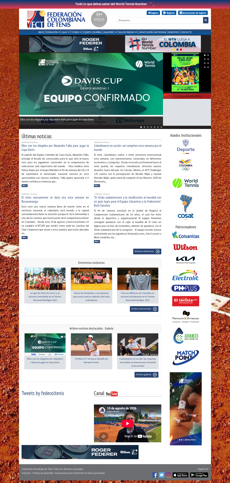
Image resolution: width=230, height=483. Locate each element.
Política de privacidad (43, 473)
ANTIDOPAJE (160, 32)
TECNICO (75, 32)
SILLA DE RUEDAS (127, 32)
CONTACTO (186, 32)
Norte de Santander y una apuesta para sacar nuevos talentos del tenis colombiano (91, 297)
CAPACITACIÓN (146, 32)
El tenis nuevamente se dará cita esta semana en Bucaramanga (55, 199)
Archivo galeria (144, 374)
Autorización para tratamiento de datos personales (80, 473)
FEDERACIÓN (51, 32)
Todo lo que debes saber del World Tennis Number (111, 4)
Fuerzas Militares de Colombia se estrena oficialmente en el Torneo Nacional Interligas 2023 (138, 297)
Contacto (26, 473)
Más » (24, 185)
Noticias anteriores (144, 251)
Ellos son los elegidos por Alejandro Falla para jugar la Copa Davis (55, 147)
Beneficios (173, 32)
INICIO (41, 32)
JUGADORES (108, 32)
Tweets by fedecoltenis (43, 393)
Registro (170, 12)
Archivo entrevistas (141, 308)
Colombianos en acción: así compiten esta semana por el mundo (127, 147)
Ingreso (154, 12)
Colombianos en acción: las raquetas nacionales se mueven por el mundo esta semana (137, 362)
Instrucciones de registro (194, 12)
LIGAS (64, 32)
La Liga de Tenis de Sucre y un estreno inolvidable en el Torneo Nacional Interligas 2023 (45, 297)
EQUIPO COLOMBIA (93, 32)
